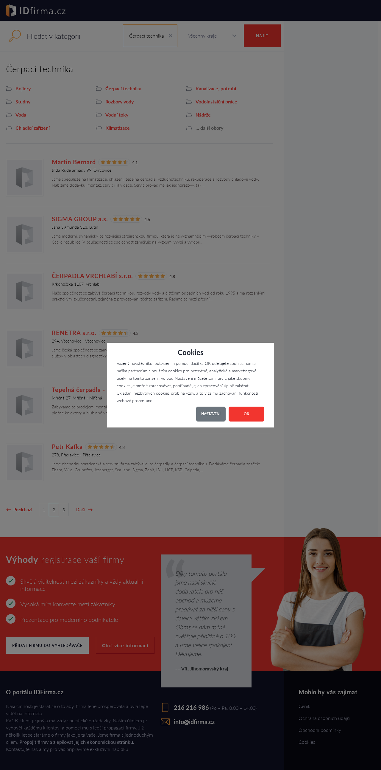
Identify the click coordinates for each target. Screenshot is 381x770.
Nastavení (211, 414)
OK (246, 414)
